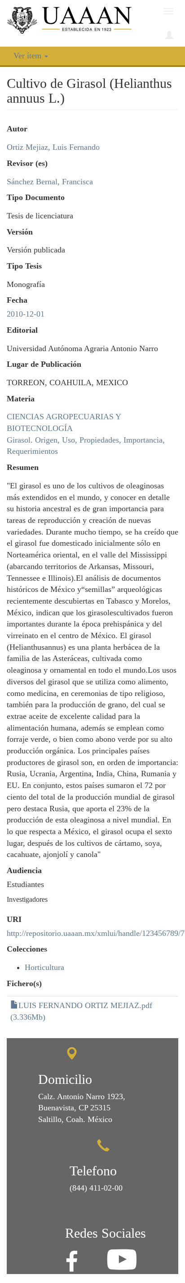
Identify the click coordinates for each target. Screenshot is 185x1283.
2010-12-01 (25, 313)
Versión (20, 231)
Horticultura (44, 967)
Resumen (23, 467)
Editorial (22, 330)
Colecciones (27, 948)
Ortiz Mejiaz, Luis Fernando (53, 147)
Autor (17, 128)
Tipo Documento (36, 197)
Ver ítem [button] (28, 55)
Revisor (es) (27, 163)
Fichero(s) (24, 983)
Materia (21, 398)
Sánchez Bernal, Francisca (50, 181)
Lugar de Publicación (44, 364)
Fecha (17, 300)
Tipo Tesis (24, 265)
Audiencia (24, 870)
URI (14, 919)
